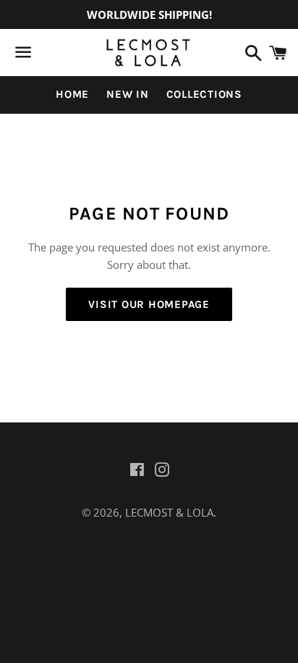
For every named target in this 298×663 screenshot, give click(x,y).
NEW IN (127, 94)
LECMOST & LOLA (169, 512)
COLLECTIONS (204, 94)
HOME (72, 94)
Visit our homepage (149, 304)
